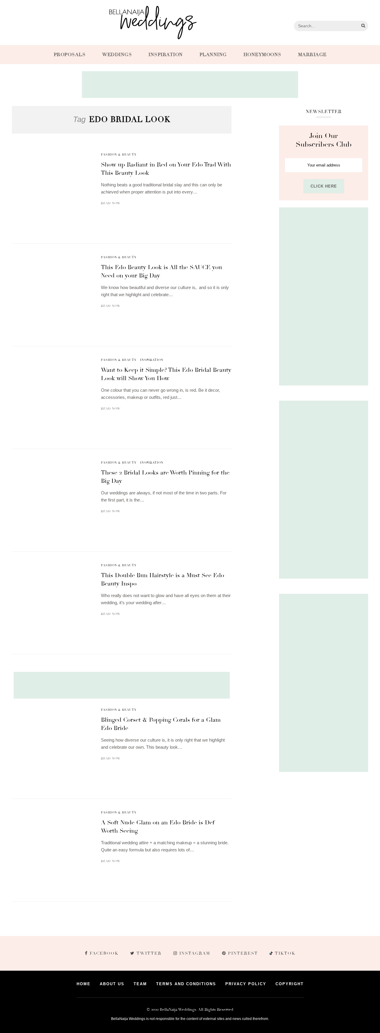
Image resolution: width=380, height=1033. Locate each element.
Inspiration (165, 55)
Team (140, 984)
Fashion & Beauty (119, 154)
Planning (213, 55)
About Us (112, 984)
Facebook (104, 953)
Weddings (117, 55)
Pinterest (243, 953)
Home (84, 984)
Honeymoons (262, 55)
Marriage (312, 55)
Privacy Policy (245, 984)
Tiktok (284, 953)
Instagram (194, 953)
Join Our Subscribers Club (324, 140)
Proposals (70, 55)
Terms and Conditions (186, 984)
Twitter (149, 953)
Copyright (290, 984)
